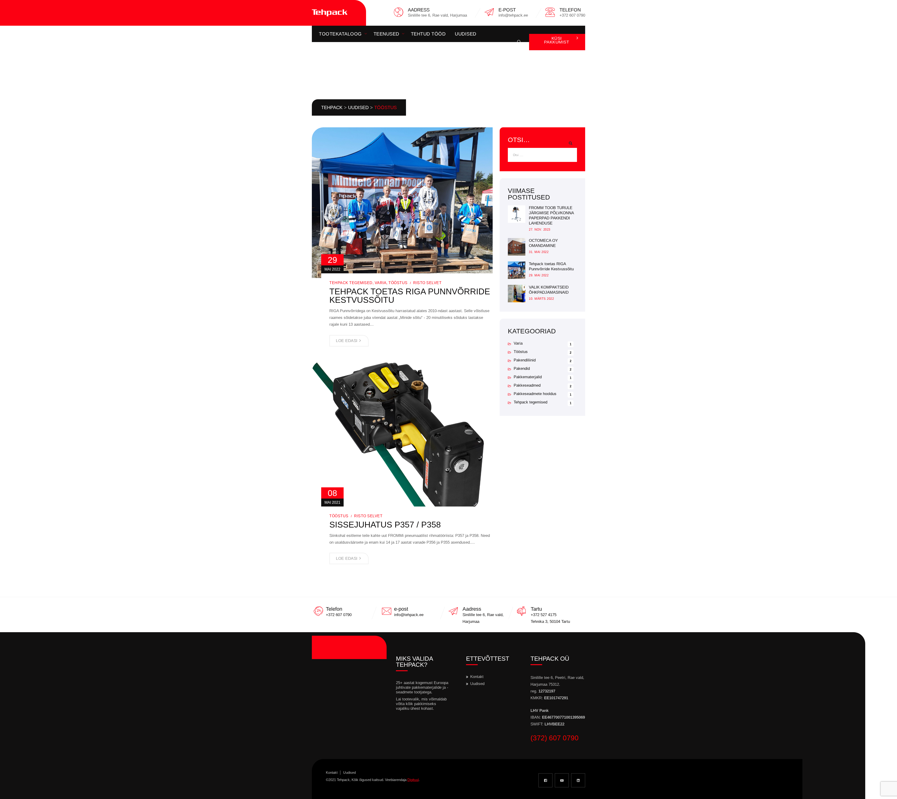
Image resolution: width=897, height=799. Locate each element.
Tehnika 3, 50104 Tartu (550, 621)
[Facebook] (545, 780)
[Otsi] (570, 143)
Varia (381, 283)
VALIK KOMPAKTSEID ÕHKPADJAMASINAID (549, 290)
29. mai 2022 (538, 275)
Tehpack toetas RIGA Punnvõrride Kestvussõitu (409, 295)
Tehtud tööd (428, 33)
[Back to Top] (887, 791)
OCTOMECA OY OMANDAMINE (543, 243)
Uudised (465, 33)
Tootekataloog (340, 33)
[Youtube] (562, 780)
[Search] (519, 42)
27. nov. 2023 (539, 229)
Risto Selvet (427, 283)
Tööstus (398, 283)
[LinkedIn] (578, 780)
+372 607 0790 (339, 615)
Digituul (413, 780)
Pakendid (522, 368)
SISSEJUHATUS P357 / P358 (385, 525)
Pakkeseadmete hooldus (535, 394)
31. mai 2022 (538, 252)
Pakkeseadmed (527, 385)
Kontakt (330, 50)
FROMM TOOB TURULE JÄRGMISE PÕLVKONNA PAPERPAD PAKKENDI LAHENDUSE (551, 215)
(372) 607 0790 (554, 738)
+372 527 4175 (543, 615)
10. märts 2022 (541, 298)
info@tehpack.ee (409, 615)
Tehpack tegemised (351, 283)
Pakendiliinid (525, 360)
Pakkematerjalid (528, 377)
